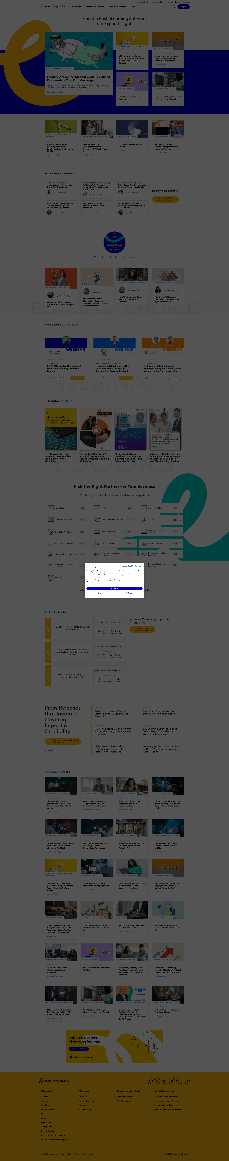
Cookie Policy (137, 566)
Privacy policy (125, 566)
